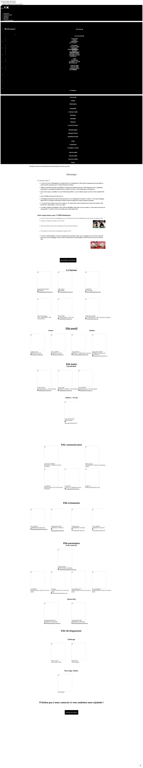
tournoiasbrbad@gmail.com (57, 530)
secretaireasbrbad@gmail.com (94, 292)
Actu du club (74, 38)
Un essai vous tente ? (8, 20)
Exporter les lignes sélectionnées (8, 1)
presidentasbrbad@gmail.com (46, 292)
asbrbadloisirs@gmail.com (65, 318)
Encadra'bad (74, 60)
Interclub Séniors (74, 52)
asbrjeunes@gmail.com (37, 354)
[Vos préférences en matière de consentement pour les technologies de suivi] (140, 765)
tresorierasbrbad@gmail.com (66, 292)
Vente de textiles (74, 66)
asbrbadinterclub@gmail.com (100, 356)
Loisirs (74, 58)
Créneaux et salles (8, 14)
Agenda (74, 40)
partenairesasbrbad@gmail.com (53, 623)
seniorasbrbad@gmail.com (71, 423)
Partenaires (6, 16)
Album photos (74, 41)
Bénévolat (6, 18)
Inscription (6, 17)
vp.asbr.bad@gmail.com (92, 318)
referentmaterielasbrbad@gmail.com (67, 569)
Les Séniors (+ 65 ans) (74, 61)
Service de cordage (74, 68)
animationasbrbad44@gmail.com (39, 529)
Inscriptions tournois (74, 54)
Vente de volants (74, 65)
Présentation (6, 13)
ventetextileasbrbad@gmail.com (59, 593)
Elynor (73, 162)
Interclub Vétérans (74, 53)
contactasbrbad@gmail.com (72, 489)
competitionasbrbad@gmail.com (80, 354)
